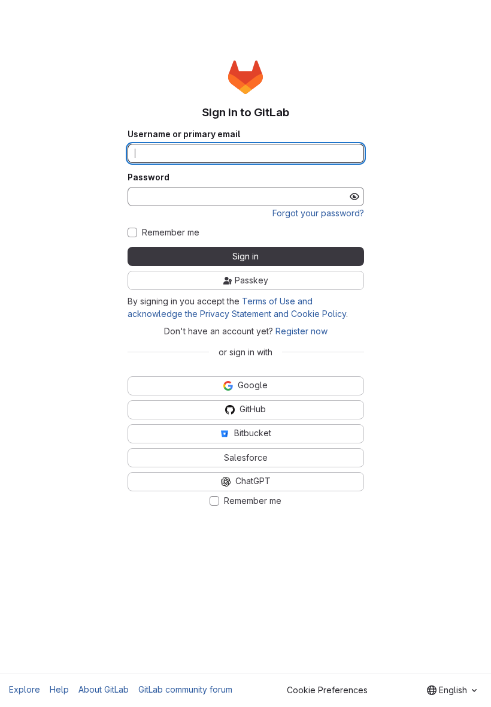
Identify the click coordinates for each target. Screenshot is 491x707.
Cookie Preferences (327, 690)
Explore (24, 689)
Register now (301, 331)
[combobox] (452, 690)
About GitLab (103, 689)
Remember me (170, 232)
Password (148, 177)
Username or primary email (184, 134)
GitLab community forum (185, 689)
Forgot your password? (318, 213)
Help (59, 689)
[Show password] (354, 196)
